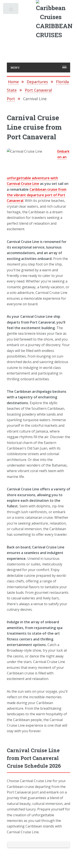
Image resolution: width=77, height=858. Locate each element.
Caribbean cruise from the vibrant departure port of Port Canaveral (36, 195)
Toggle (11, 9)
